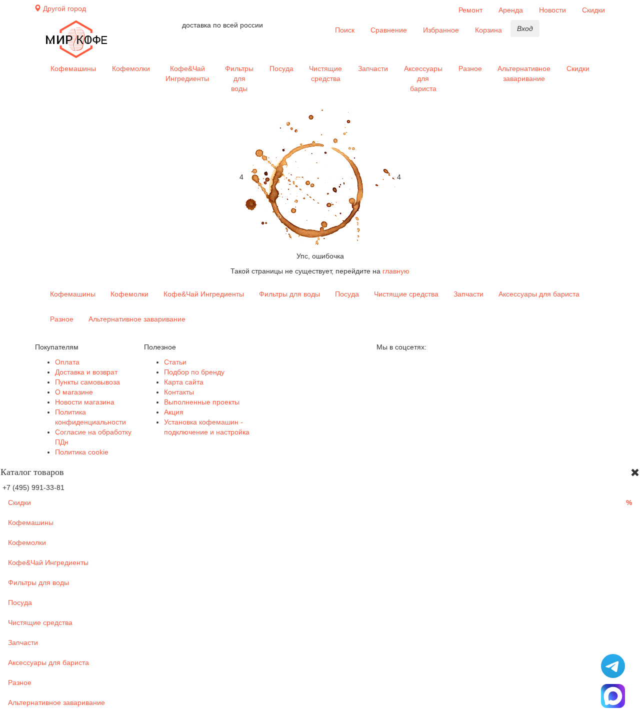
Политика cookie (81, 452)
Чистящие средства (325, 73)
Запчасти (373, 68)
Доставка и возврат (86, 372)
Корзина (488, 30)
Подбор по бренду (194, 372)
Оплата (67, 362)
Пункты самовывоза (87, 382)
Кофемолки (131, 68)
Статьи (175, 362)
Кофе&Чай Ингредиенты (187, 73)
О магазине (74, 392)
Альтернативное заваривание (524, 73)
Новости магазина (84, 402)
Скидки (593, 10)
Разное (470, 68)
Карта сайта (184, 382)
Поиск (344, 30)
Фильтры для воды (239, 78)
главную (396, 271)
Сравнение (388, 30)
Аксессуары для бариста (423, 78)
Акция (174, 412)
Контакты (179, 392)
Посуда (282, 68)
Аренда (510, 10)
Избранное (441, 30)
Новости (552, 10)
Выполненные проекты (202, 402)
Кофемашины (73, 68)
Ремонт (470, 10)
